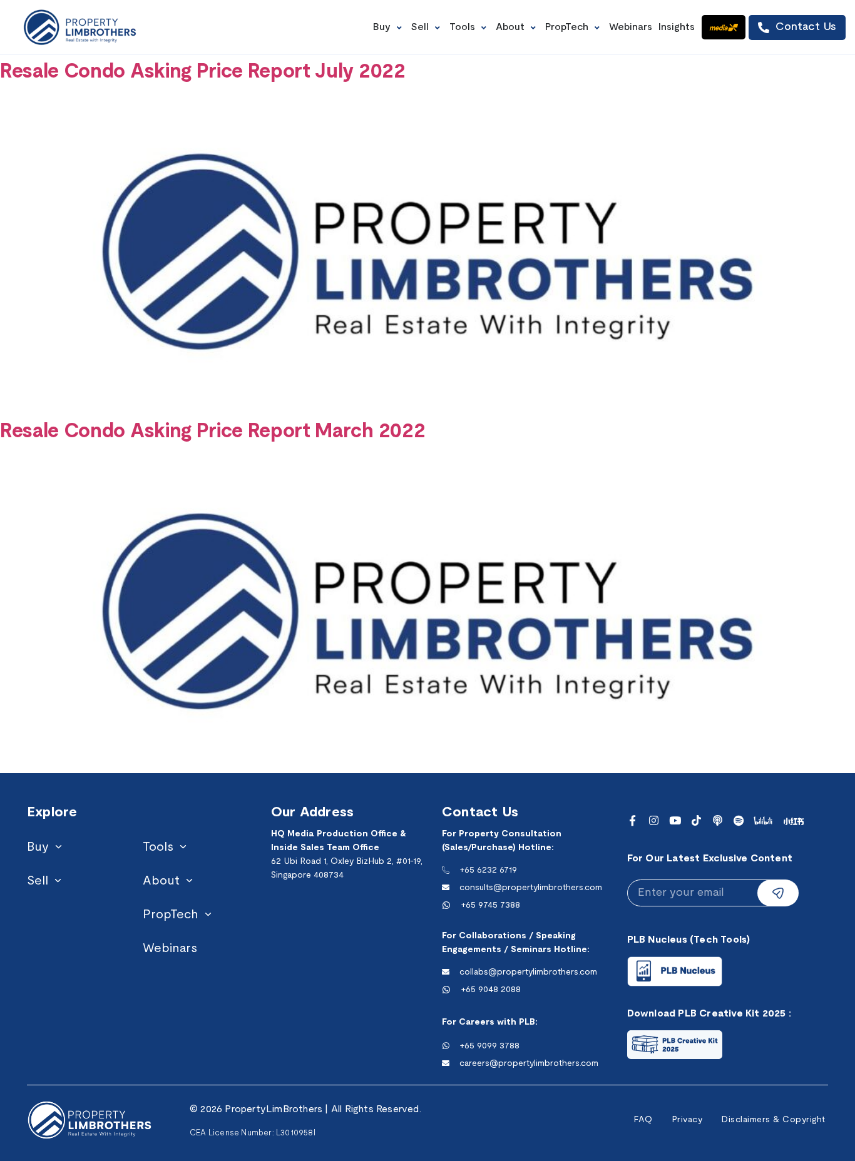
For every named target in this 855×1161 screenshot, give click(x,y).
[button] (389, 27)
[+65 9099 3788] (445, 1046)
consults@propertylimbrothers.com (530, 888)
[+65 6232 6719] (445, 870)
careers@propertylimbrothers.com (528, 1064)
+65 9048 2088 (491, 990)
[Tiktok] (696, 820)
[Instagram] (653, 820)
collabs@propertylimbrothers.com (528, 972)
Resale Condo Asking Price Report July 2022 (203, 72)
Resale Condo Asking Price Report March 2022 (212, 432)
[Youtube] (675, 820)
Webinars (170, 949)
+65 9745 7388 (490, 905)
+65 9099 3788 (489, 1046)
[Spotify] (739, 820)
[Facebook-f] (632, 820)
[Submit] (778, 893)
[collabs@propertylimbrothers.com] (445, 972)
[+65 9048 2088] (446, 989)
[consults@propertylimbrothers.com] (445, 887)
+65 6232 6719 (488, 870)
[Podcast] (717, 820)
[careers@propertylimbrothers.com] (445, 1063)
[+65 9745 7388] (446, 905)
